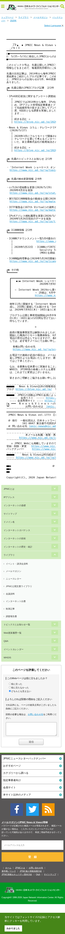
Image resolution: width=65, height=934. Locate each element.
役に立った (16, 684)
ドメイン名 (9, 522)
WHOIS (7, 657)
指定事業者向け (12, 780)
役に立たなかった (20, 687)
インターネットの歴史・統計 (18, 547)
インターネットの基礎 (15, 505)
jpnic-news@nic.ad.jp (44, 426)
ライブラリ (23, 17)
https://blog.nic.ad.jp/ (34, 389)
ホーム (8, 868)
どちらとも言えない (21, 691)
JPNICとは (9, 489)
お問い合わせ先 (35, 714)
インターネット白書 (16, 601)
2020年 (13, 21)
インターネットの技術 (15, 538)
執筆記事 (10, 609)
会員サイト (9, 787)
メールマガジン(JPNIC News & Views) (22, 822)
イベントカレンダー (14, 649)
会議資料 (10, 594)
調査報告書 (11, 616)
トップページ (7, 17)
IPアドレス (9, 497)
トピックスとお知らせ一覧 (17, 624)
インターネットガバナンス (17, 530)
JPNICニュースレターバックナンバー (24, 758)
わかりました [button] (13, 928)
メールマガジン (40, 17)
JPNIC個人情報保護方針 (31, 871)
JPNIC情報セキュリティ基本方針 (17, 874)
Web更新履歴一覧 (12, 633)
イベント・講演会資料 (17, 564)
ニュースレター (13, 578)
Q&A (6, 641)
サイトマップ (10, 513)
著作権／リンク (9, 871)
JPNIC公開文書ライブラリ (19, 586)
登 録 (32, 856)
